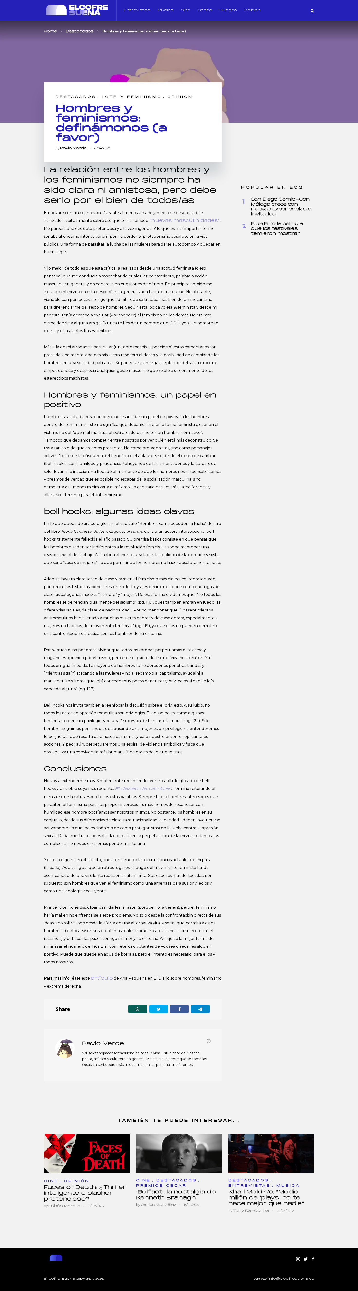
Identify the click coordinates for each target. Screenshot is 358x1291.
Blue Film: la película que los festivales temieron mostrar (277, 229)
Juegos (228, 10)
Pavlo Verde (73, 148)
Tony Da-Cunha (251, 1211)
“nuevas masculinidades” (184, 220)
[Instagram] (298, 1259)
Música (165, 10)
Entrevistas (137, 10)
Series (205, 10)
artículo (102, 978)
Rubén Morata (64, 1206)
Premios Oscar (161, 1186)
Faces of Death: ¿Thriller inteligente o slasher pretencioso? (85, 1193)
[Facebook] (313, 1259)
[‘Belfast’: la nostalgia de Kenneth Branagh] (179, 1153)
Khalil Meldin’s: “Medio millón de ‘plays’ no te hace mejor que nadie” (266, 1198)
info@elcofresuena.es (291, 1279)
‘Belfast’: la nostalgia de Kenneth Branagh (176, 1195)
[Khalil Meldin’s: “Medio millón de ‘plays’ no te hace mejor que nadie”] (271, 1153)
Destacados (76, 97)
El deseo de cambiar (143, 789)
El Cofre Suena (59, 1279)
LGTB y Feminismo (132, 97)
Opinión (252, 10)
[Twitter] (306, 1259)
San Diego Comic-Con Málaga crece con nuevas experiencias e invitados (281, 207)
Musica (288, 1186)
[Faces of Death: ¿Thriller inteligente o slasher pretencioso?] (87, 1153)
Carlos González (159, 1205)
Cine (185, 10)
